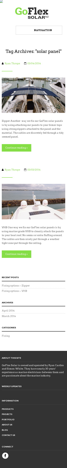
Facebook (5, 455)
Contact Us (8, 435)
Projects (7, 414)
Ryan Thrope (12, 63)
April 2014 (8, 310)
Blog (5, 430)
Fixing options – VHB (14, 291)
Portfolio (8, 419)
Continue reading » (16, 147)
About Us (7, 424)
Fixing (6, 336)
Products (8, 409)
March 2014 (9, 316)
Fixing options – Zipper (16, 285)
